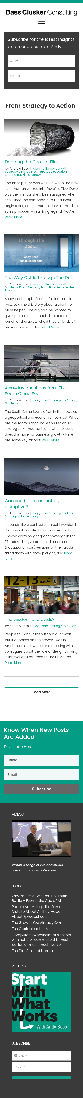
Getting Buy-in (16, 174)
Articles (24, 171)
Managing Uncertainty (22, 516)
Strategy (34, 174)
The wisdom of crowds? (29, 619)
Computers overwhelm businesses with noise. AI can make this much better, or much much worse (41, 939)
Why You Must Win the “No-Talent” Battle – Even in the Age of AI (41, 898)
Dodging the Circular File (31, 162)
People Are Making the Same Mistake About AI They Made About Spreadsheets (36, 911)
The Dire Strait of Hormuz (33, 950)
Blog (36, 400)
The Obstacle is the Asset (33, 928)
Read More (13, 217)
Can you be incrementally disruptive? (32, 504)
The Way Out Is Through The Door (40, 278)
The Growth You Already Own (37, 922)
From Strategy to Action (49, 171)
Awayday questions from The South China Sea (35, 391)
